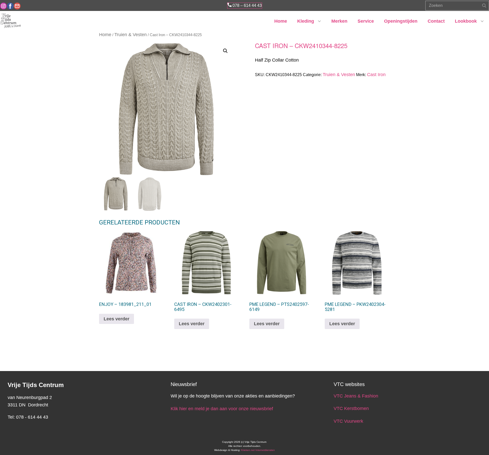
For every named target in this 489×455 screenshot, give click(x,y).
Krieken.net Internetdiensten (258, 450)
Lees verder (116, 318)
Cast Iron (376, 74)
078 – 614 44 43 (247, 5)
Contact (436, 21)
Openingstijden (400, 21)
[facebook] (10, 6)
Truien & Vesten (130, 34)
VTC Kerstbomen (352, 408)
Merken (339, 21)
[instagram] (3, 6)
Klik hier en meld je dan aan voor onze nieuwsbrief (222, 408)
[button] (225, 50)
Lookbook (466, 21)
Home (280, 21)
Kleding (305, 21)
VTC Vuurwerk (348, 421)
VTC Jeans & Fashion (356, 396)
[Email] (17, 6)
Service (366, 21)
